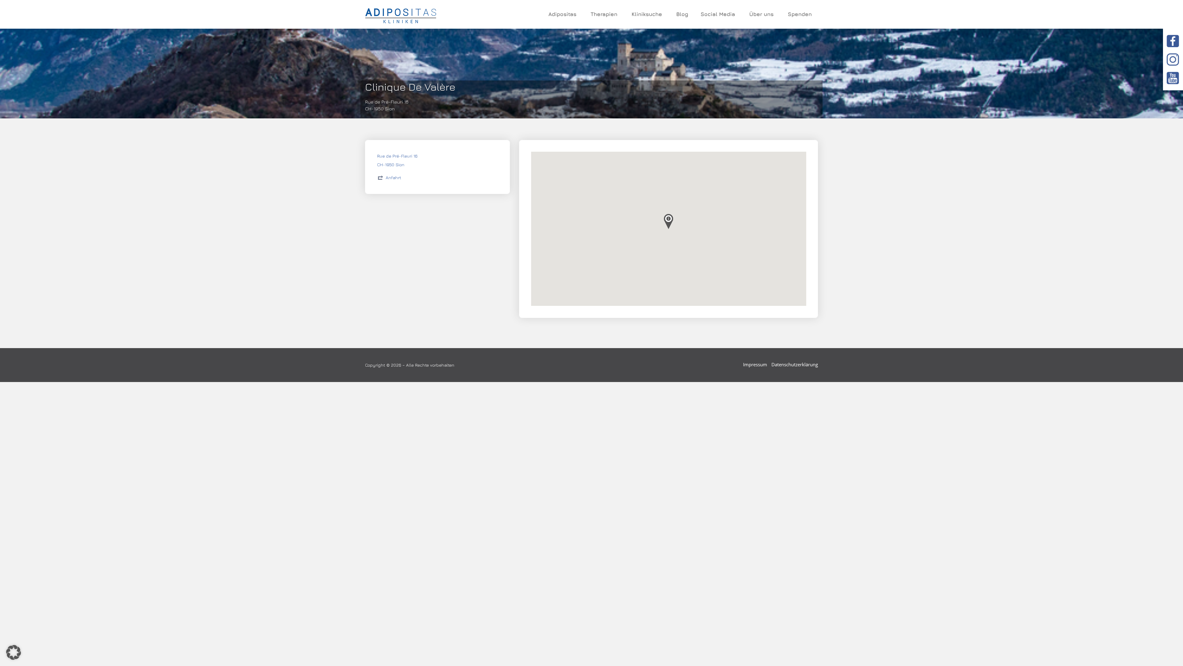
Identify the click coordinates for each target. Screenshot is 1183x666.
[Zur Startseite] (400, 14)
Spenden (800, 14)
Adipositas (562, 14)
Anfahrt (393, 177)
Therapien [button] (604, 14)
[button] (13, 652)
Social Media (718, 14)
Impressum (755, 364)
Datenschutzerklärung (794, 364)
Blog (682, 14)
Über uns (761, 14)
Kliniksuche (647, 14)
